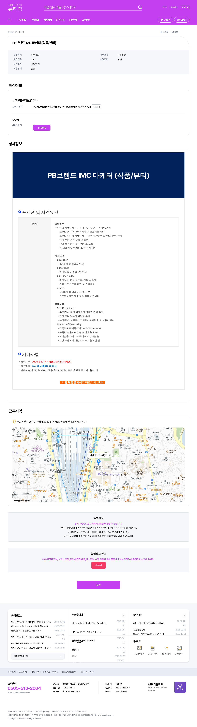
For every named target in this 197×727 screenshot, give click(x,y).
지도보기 (96, 107)
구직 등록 (167, 20)
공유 (176, 32)
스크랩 (165, 32)
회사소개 (12, 672)
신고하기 (98, 565)
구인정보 (22, 19)
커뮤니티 (60, 19)
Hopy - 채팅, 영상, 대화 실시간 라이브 (55, 719)
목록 (98, 585)
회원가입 (174, 7)
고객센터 (86, 19)
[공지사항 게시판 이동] (184, 615)
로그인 (164, 7)
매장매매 (48, 19)
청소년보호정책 (69, 672)
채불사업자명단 (87, 672)
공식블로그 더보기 (21, 656)
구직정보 (35, 19)
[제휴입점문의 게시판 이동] (123, 642)
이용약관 (35, 672)
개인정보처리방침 (50, 672)
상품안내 (73, 19)
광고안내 (23, 672)
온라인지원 (42, 128)
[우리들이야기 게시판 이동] (123, 615)
